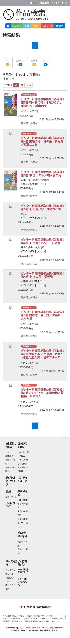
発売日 (36, 26)
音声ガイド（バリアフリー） (22, 581)
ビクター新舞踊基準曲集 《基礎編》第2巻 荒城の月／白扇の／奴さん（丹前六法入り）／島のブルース (42, 353)
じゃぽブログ (10, 505)
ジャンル (16, 26)
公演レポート (11, 496)
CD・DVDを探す (22, 445)
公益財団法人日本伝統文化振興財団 (5, 2)
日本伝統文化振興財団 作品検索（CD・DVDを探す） (35, 15)
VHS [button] (45, 62)
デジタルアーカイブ (10, 480)
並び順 (8, 85)
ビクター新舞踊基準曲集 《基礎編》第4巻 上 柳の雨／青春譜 (42, 275)
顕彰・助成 (22, 493)
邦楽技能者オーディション (22, 522)
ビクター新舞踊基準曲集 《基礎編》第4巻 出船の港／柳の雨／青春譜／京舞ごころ (42, 141)
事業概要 (45, 2)
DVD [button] (34, 62)
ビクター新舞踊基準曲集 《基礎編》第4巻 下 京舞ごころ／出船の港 (42, 241)
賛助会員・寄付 (22, 534)
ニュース (9, 452)
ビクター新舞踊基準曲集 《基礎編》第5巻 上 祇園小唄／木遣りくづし (42, 207)
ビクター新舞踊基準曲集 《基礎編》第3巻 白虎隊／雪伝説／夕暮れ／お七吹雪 (42, 315)
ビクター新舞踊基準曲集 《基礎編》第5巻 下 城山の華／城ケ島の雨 (42, 174)
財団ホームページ (34, 2)
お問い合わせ (59, 2)
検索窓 (59, 26)
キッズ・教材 (11, 563)
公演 (8, 491)
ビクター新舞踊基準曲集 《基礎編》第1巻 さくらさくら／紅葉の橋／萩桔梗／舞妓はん (42, 392)
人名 (48, 26)
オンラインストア (22, 479)
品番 (26, 26)
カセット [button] (20, 62)
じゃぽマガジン (22, 563)
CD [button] (8, 62)
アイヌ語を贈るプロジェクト (23, 572)
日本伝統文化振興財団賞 (22, 503)
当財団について (10, 445)
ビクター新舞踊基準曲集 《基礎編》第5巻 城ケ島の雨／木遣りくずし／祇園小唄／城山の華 (42, 102)
